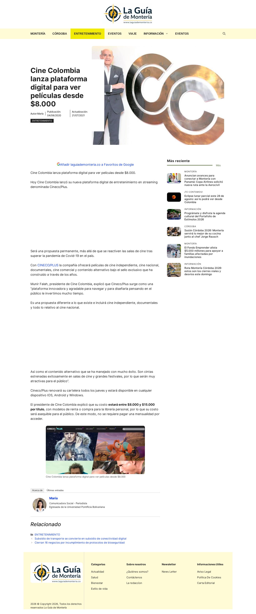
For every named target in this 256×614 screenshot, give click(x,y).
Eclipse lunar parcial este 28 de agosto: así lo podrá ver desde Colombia (204, 199)
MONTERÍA (37, 33)
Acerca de (37, 490)
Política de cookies (209, 577)
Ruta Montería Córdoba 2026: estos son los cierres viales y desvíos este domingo (203, 271)
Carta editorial (206, 583)
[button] (224, 34)
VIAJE (133, 33)
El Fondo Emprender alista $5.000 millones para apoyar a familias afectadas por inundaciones (203, 252)
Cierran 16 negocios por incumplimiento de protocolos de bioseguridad (80, 542)
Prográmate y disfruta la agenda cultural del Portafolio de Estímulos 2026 (204, 216)
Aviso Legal (204, 571)
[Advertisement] (95, 220)
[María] (39, 511)
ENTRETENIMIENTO (87, 33)
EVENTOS (115, 33)
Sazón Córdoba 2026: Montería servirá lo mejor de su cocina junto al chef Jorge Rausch (204, 233)
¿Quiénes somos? (137, 571)
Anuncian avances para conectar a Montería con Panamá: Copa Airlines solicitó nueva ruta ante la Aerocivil (203, 180)
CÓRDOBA (59, 33)
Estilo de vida (99, 588)
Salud (94, 577)
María (40, 113)
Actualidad (97, 571)
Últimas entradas (55, 490)
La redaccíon (134, 583)
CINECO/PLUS (47, 265)
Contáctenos (134, 577)
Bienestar (97, 583)
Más (218, 165)
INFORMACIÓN (154, 33)
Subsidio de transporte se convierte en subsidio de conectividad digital (80, 538)
